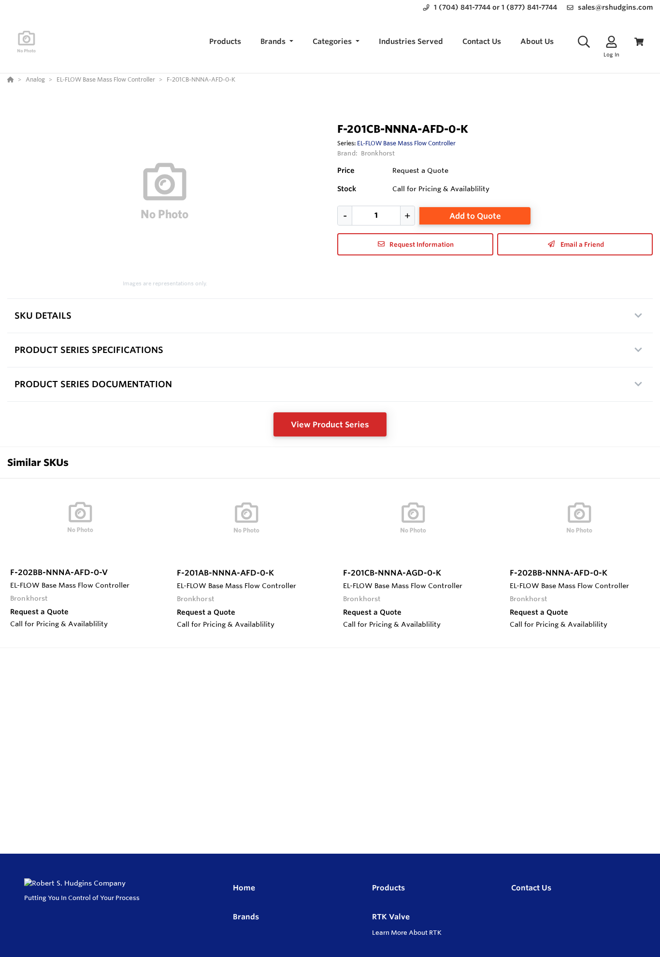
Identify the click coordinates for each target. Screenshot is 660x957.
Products (388, 887)
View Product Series (330, 424)
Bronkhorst (378, 153)
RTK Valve (391, 916)
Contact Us (531, 887)
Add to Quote (475, 216)
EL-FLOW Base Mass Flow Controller (406, 143)
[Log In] (611, 41)
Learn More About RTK (407, 932)
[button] (277, 41)
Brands (246, 916)
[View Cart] (639, 41)
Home (244, 887)
